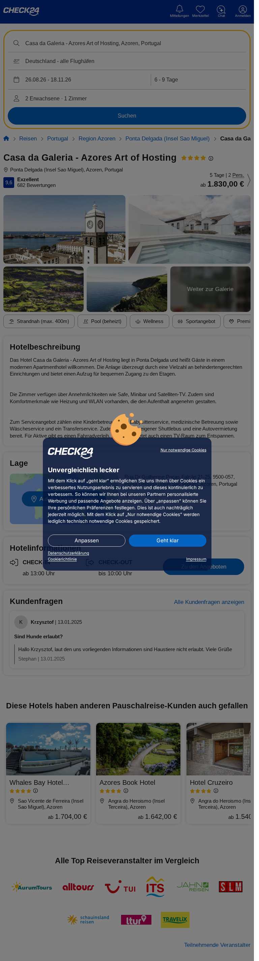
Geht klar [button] (167, 540)
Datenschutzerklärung (68, 553)
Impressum (196, 559)
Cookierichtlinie (62, 559)
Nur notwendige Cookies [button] (183, 450)
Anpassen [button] (87, 540)
